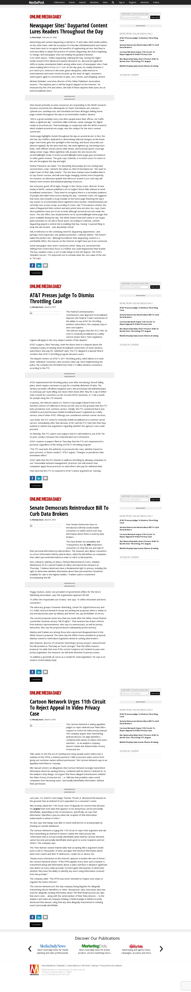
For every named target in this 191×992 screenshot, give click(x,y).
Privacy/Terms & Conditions (111, 965)
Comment (36, 273)
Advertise (145, 2)
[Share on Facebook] (32, 265)
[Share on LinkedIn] (39, 265)
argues (37, 808)
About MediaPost (48, 965)
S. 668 (87, 544)
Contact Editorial (73, 965)
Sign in (122, 2)
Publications (59, 2)
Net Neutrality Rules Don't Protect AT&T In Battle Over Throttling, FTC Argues (139, 60)
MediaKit (60, 965)
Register (132, 2)
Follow (156, 2)
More (105, 2)
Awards (82, 2)
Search (113, 2)
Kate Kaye (36, 37)
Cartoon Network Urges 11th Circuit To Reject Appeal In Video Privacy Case (137, 53)
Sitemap (95, 965)
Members (94, 2)
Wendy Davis (37, 307)
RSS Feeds (85, 965)
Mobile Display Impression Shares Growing (139, 66)
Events (72, 2)
